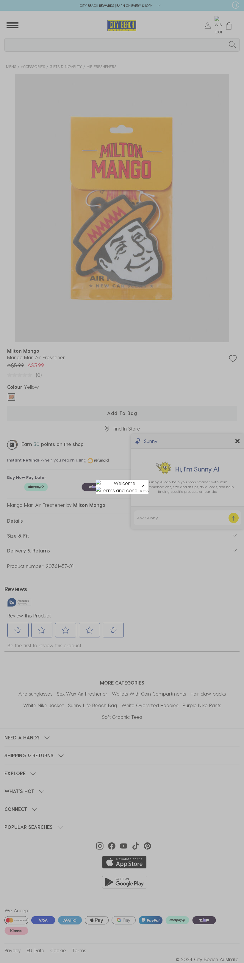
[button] (143, 485)
